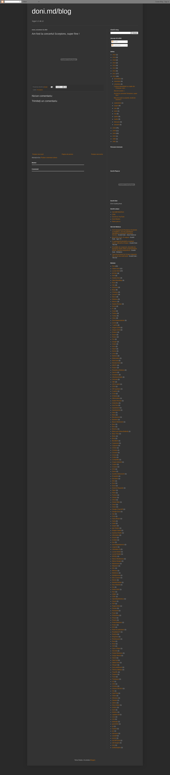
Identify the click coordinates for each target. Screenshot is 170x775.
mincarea (115, 733)
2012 (114, 71)
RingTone (115, 637)
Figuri (114, 490)
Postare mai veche (97, 154)
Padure (114, 367)
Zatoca (114, 703)
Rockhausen (116, 639)
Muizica (114, 301)
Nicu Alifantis (116, 585)
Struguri (114, 665)
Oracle (114, 601)
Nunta (114, 306)
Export (114, 334)
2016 (114, 63)
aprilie (116, 116)
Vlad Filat (115, 693)
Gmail (114, 504)
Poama (114, 620)
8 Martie (114, 396)
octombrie (117, 84)
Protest (114, 625)
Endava (114, 332)
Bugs (113, 290)
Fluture (114, 337)
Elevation (115, 478)
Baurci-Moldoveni (117, 422)
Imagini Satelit (116, 530)
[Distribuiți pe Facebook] (63, 87)
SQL (113, 285)
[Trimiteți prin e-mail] (57, 87)
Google (114, 342)
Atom (113, 412)
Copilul (114, 464)
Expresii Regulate (117, 488)
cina (113, 719)
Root (113, 641)
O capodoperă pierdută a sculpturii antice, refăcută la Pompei (123, 242)
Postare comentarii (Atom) (49, 157)
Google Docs (116, 511)
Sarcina (114, 372)
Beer (113, 424)
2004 (113, 386)
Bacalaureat (116, 417)
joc (113, 731)
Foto (113, 266)
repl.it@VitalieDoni (118, 212)
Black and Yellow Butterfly (120, 431)
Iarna (113, 346)
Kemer (114, 351)
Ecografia (115, 476)
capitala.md (115, 714)
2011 (114, 73)
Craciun (114, 467)
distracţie (115, 721)
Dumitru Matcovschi (118, 474)
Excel (114, 486)
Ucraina (114, 686)
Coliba (114, 457)
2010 (114, 76)
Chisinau (115, 292)
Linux (114, 353)
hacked (114, 729)
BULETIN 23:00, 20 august (120, 237)
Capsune (115, 445)
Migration (115, 566)
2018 (114, 60)
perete (114, 738)
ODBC (114, 594)
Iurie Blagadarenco (118, 544)
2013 (114, 68)
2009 (114, 128)
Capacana (115, 443)
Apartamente (116, 410)
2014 (114, 65)
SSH (113, 646)
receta (114, 323)
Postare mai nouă (37, 154)
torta (113, 745)
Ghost (114, 500)
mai (115, 114)
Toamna (114, 674)
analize (114, 707)
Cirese (114, 455)
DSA (113, 469)
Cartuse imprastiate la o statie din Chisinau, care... (124, 87)
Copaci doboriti (117, 462)
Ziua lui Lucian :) (119, 91)
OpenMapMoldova (118, 599)
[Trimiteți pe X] (61, 87)
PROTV (114, 365)
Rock (113, 283)
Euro (113, 483)
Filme (114, 493)
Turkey (114, 316)
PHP (113, 275)
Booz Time (115, 434)
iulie (115, 108)
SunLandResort (117, 667)
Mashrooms (116, 563)
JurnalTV (115, 294)
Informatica (115, 535)
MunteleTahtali (116, 582)
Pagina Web (116, 606)
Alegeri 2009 (116, 327)
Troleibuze (115, 679)
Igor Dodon (115, 528)
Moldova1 (115, 573)
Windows (115, 698)
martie (116, 119)
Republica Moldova (118, 370)
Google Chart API (117, 509)
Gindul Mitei (116, 502)
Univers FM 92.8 (117, 688)
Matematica (115, 358)
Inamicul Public (117, 533)
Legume (114, 547)
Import (114, 349)
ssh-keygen (115, 743)
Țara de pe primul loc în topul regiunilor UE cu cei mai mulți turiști (124, 255)
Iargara (114, 526)
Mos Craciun (116, 578)
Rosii (113, 644)
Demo (114, 471)
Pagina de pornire (67, 154)
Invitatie (114, 540)
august (116, 105)
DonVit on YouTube (118, 217)
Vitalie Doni (115, 268)
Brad (113, 438)
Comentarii (116, 45)
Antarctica (115, 403)
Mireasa (114, 570)
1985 (114, 139)
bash (113, 710)
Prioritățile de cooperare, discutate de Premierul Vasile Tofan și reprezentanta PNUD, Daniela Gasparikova (124, 248)
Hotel (114, 523)
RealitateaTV (116, 632)
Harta (114, 521)
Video (114, 318)
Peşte (114, 613)
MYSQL (114, 273)
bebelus (114, 712)
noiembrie (117, 81)
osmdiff (114, 736)
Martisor (114, 356)
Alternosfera (116, 398)
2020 (114, 55)
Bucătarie (115, 441)
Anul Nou (115, 405)
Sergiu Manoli (116, 655)
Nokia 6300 (115, 589)
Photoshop (115, 615)
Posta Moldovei (117, 622)
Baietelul (115, 419)
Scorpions (40, 89)
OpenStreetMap (117, 280)
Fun (113, 339)
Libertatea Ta (116, 549)
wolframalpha (116, 747)
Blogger (92, 760)
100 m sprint (116, 384)
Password (115, 610)
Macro (114, 297)
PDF (113, 603)
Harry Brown (116, 518)
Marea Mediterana (118, 559)
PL (113, 308)
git (113, 726)
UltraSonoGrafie (117, 377)
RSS (113, 627)
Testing (114, 313)
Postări (115, 41)
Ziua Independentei (118, 320)
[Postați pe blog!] (59, 87)
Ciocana (114, 452)
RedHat (114, 634)
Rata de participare (118, 629)
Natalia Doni (116, 278)
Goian (114, 507)
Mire (113, 568)
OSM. (114, 596)
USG (113, 684)
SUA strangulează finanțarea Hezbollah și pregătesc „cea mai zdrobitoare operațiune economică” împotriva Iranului (124, 232)
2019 (114, 57)
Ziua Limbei (116, 705)
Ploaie (114, 618)
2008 (114, 131)
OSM (113, 214)
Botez (114, 436)
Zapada (114, 700)
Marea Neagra (116, 561)
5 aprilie (114, 391)
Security (114, 651)
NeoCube (115, 360)
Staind (114, 658)
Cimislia (114, 450)
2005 (114, 136)
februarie (117, 122)
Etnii (113, 481)
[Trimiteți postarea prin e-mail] (51, 87)
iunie (116, 111)
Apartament (115, 408)
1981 (114, 141)
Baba (114, 415)
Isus (113, 542)
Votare (114, 695)
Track (114, 677)
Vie (113, 691)
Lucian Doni (116, 271)
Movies (114, 580)
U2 (113, 681)
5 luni (114, 393)
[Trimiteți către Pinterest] (65, 87)
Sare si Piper (116, 648)
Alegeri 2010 (116, 330)
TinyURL (115, 672)
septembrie (118, 103)
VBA (113, 382)
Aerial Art (115, 287)
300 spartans (116, 389)
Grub (113, 516)
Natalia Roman (117, 304)
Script (114, 311)
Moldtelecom (116, 575)
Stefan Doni (116, 662)
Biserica (114, 429)
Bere (113, 426)
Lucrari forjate (116, 554)
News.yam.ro (116, 221)
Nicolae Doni (116, 363)
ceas (113, 717)
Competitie (115, 459)
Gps (113, 514)
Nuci (113, 592)
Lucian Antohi (116, 552)
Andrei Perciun (117, 401)
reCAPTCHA (116, 740)
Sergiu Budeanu (117, 653)
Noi (113, 587)
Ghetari (114, 497)
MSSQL (114, 556)
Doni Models (116, 219)
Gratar (114, 344)
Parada (114, 608)
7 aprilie (114, 325)
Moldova (115, 299)
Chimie (114, 448)
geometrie (115, 724)
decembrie (117, 79)
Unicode (114, 379)
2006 (114, 133)
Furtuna (114, 495)
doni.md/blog (51, 11)
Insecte (114, 537)
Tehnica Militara (117, 670)
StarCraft (115, 660)
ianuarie (117, 124)
